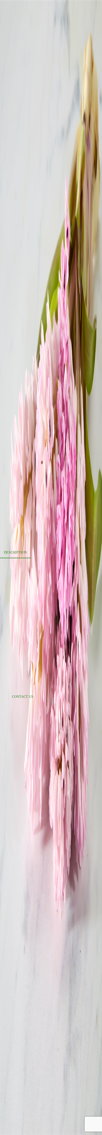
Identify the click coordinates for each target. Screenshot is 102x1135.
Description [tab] (15, 552)
